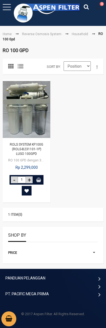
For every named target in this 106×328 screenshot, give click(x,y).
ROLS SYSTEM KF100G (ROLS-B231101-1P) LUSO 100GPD (26, 149)
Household (80, 34)
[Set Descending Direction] (97, 67)
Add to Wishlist (27, 190)
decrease (14, 179)
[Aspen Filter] (48, 13)
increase (29, 179)
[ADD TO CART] (38, 180)
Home (7, 34)
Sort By (53, 67)
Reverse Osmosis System (41, 34)
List (22, 68)
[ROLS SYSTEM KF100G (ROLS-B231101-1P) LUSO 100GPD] (26, 109)
